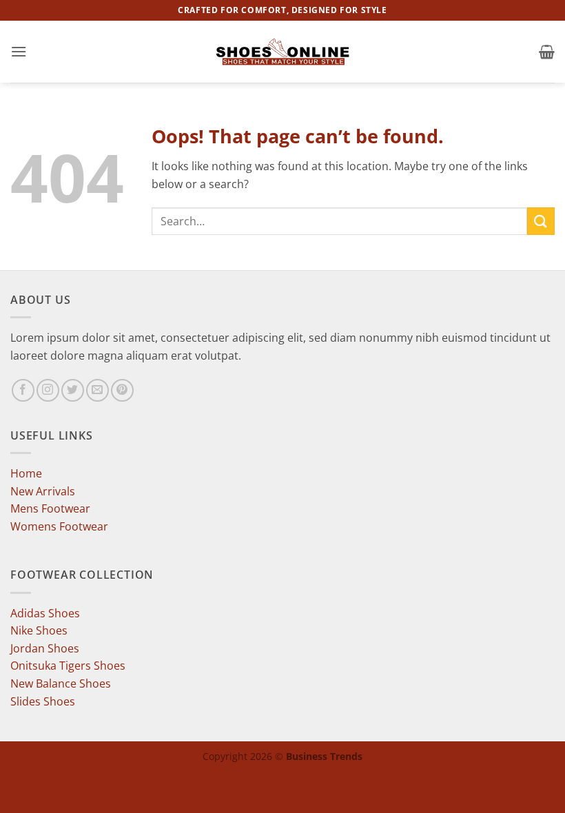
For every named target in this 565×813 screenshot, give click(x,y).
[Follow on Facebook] (23, 390)
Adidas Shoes (45, 613)
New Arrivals (42, 491)
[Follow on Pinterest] (122, 390)
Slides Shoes (42, 701)
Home (26, 473)
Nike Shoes (39, 630)
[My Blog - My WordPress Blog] (282, 51)
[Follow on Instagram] (48, 390)
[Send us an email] (97, 390)
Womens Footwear (59, 526)
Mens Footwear (50, 508)
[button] (18, 51)
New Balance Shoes (60, 683)
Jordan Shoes (44, 648)
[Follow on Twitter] (72, 390)
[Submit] (541, 220)
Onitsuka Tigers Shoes (67, 665)
